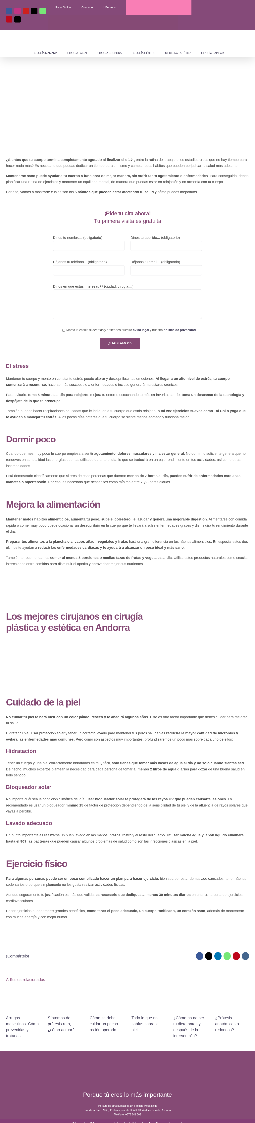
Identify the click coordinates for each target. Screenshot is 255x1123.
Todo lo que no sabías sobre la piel (145, 1024)
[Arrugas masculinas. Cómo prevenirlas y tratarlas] (23, 988)
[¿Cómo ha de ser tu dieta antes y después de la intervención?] (190, 988)
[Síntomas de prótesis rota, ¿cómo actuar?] (65, 988)
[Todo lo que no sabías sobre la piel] (148, 988)
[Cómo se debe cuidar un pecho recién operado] (107, 988)
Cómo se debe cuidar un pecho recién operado (104, 1024)
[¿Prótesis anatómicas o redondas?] (232, 988)
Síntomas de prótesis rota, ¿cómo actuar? (61, 1024)
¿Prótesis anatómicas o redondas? (227, 1024)
